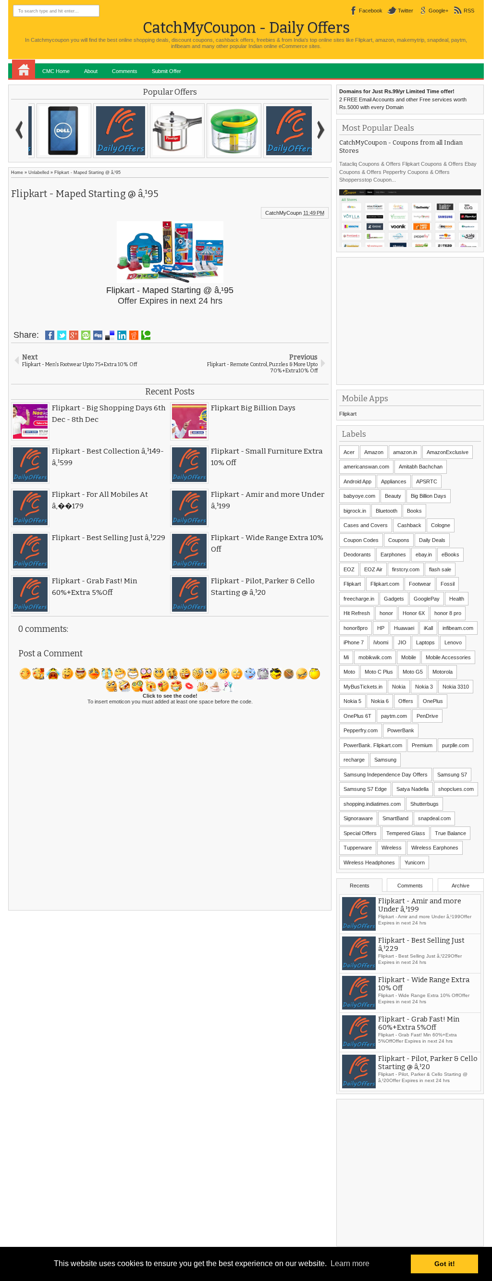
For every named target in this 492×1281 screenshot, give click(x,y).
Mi (346, 657)
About (91, 71)
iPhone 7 (354, 642)
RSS (469, 10)
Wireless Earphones (434, 847)
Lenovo (453, 642)
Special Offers (360, 833)
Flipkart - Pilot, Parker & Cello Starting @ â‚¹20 (428, 1063)
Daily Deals (432, 540)
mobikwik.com (375, 657)
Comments (124, 71)
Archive (460, 885)
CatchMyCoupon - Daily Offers (246, 28)
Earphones (393, 554)
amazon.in (405, 452)
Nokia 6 (380, 701)
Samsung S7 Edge (365, 789)
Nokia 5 (352, 701)
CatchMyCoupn (283, 213)
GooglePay (427, 599)
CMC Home (56, 71)
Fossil (448, 584)
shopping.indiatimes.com (372, 804)
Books (414, 511)
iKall (428, 628)
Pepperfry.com (361, 730)
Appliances (393, 481)
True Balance (450, 833)
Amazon (373, 452)
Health (456, 599)
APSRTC (426, 481)
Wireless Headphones (369, 862)
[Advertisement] (411, 320)
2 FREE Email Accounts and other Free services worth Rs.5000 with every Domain (403, 99)
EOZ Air (373, 569)
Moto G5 (413, 672)
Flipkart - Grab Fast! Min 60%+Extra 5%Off (418, 1023)
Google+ (438, 10)
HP (380, 628)
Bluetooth (386, 511)
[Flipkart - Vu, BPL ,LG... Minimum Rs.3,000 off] (226, 130)
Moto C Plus (379, 672)
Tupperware (358, 847)
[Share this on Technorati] (145, 335)
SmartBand (395, 818)
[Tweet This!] (61, 335)
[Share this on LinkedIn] (121, 335)
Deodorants (357, 554)
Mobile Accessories (448, 657)
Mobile (408, 657)
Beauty (393, 496)
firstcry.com (405, 569)
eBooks (450, 554)
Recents (359, 885)
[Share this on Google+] (73, 335)
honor (386, 613)
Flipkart (348, 414)
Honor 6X (414, 613)
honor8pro (356, 628)
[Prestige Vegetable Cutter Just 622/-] (113, 130)
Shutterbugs (424, 804)
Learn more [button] (350, 1263)
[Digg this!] (97, 335)
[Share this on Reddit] (133, 335)
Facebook (370, 10)
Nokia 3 (424, 687)
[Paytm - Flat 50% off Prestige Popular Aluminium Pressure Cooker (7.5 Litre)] (56, 130)
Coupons (398, 540)
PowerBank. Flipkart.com (373, 745)
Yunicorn (415, 862)
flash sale (440, 569)
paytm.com (394, 716)
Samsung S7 (452, 774)
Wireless (391, 847)
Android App (357, 481)
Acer (349, 452)
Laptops (425, 642)
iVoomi (380, 642)
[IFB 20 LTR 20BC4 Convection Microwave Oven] (283, 130)
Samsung (385, 760)
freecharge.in (359, 599)
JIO (402, 642)
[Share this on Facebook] (49, 335)
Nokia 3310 (456, 687)
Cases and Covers (366, 525)
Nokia (399, 687)
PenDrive (427, 716)
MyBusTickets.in (363, 687)
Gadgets (394, 599)
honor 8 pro (447, 613)
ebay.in (424, 554)
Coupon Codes (361, 540)
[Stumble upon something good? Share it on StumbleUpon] (85, 335)
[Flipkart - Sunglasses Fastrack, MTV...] (170, 130)
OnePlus (433, 701)
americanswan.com (366, 466)
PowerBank (400, 730)
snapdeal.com (434, 818)
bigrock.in (355, 511)
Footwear (420, 584)
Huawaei (404, 628)
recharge (354, 760)
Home (23, 69)
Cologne (440, 525)
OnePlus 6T (357, 716)
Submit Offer (166, 71)
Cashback (409, 525)
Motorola (442, 672)
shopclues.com (456, 789)
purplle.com (455, 745)
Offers (405, 701)
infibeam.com (458, 628)
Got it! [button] (444, 1264)
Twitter (405, 10)
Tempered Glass (405, 833)
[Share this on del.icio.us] (109, 335)
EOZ (349, 569)
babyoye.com (359, 496)
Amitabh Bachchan (421, 466)
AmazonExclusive (447, 452)
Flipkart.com (384, 584)
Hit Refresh (357, 613)
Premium (422, 745)
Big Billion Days (428, 496)
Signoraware (358, 818)
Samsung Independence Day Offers (386, 774)
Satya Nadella (412, 789)
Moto (349, 672)
